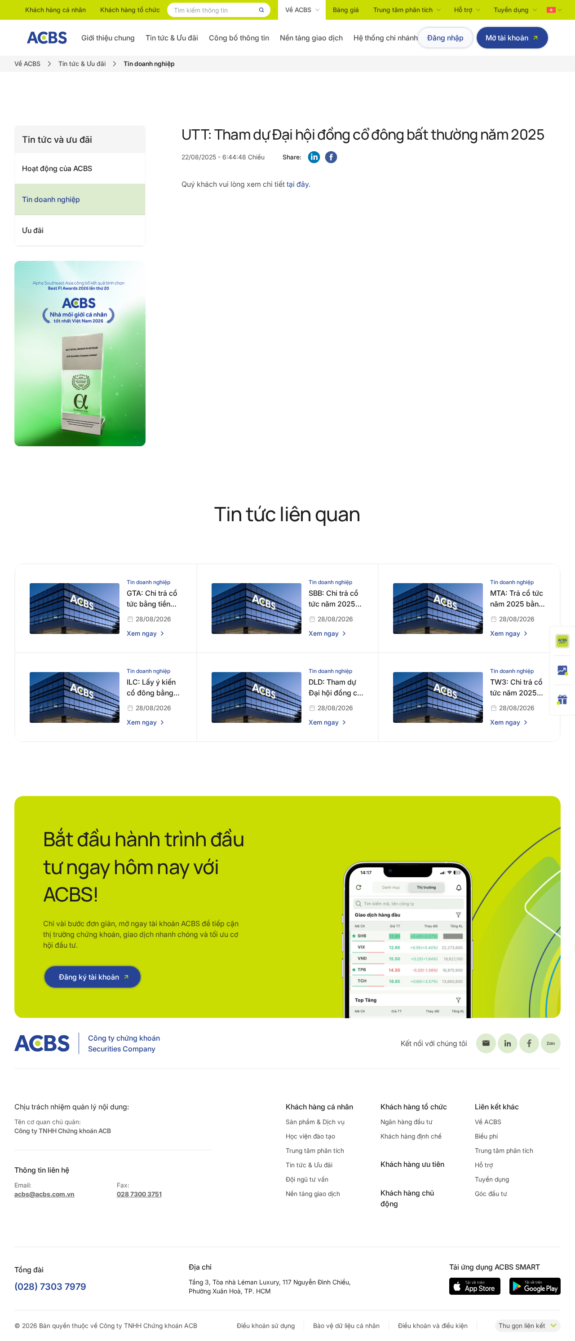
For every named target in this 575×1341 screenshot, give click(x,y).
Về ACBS (298, 9)
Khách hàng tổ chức (130, 9)
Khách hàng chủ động (407, 1198)
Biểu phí (486, 1136)
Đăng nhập (445, 37)
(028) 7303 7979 (50, 1286)
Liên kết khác (497, 1106)
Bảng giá (346, 9)
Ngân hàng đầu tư (406, 1122)
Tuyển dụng (511, 9)
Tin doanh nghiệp (51, 199)
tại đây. (297, 184)
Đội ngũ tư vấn (307, 1179)
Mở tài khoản (507, 37)
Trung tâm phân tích (403, 9)
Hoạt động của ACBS (57, 168)
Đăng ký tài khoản (89, 976)
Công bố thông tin (239, 37)
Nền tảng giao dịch (311, 37)
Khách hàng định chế (411, 1136)
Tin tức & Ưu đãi (172, 37)
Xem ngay (142, 633)
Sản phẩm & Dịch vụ (315, 1122)
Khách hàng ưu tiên (412, 1164)
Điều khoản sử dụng (266, 1325)
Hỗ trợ (463, 9)
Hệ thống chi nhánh (386, 37)
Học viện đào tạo (310, 1136)
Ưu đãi (33, 230)
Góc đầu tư (491, 1193)
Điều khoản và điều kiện (433, 1325)
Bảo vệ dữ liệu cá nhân (346, 1325)
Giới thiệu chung (108, 37)
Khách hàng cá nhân (55, 9)
